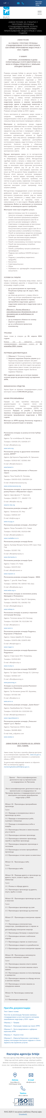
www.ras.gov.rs (35, 755)
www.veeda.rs (9, 737)
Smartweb (23, 1114)
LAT (5, 3)
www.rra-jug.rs (9, 521)
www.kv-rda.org (9, 505)
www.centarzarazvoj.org (12, 486)
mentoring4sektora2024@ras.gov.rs (16, 767)
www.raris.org (9, 448)
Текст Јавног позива (11, 1011)
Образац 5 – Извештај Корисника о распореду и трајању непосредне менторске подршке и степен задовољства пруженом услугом (22, 1040)
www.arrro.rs (8, 701)
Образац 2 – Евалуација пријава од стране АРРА (22, 1026)
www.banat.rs (8, 467)
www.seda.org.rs (10, 590)
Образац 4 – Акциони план (14, 1035)
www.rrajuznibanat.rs (11, 718)
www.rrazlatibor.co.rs (11, 538)
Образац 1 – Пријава (11, 1022)
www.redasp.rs (9, 609)
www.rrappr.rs (9, 647)
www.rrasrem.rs (9, 574)
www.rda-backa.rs (10, 557)
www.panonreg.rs (10, 682)
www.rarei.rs (8, 628)
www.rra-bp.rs (9, 666)
